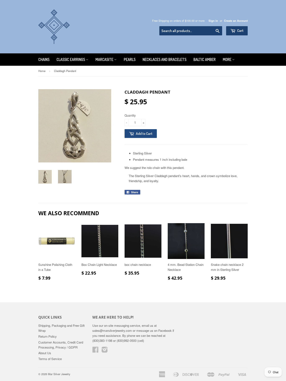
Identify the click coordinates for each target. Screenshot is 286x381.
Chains (43, 59)
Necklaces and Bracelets (164, 59)
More (227, 59)
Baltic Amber (204, 59)
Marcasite (104, 59)
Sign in (213, 21)
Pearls (129, 59)
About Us (44, 353)
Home (41, 71)
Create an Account (236, 21)
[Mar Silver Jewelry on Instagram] (105, 351)
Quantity (130, 115)
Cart (240, 30)
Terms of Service (50, 359)
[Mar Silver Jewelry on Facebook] (95, 351)
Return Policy (47, 336)
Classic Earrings (71, 59)
